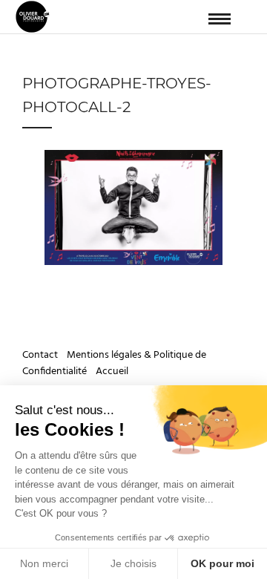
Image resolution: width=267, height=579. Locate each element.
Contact (41, 355)
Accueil (112, 371)
